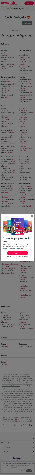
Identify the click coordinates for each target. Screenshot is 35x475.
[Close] (32, 216)
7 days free (17, 253)
